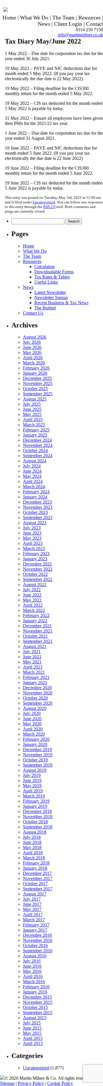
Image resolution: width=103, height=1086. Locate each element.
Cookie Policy (60, 1083)
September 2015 (37, 1012)
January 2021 (35, 682)
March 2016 (34, 981)
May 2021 (32, 661)
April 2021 (33, 667)
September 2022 (37, 579)
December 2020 (37, 687)
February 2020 (36, 739)
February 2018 (36, 863)
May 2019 (32, 785)
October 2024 (35, 450)
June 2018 (32, 842)
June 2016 (32, 966)
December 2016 (37, 935)
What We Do (34, 18)
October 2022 (35, 574)
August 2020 (34, 708)
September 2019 (37, 765)
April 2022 (33, 605)
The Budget (45, 307)
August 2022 (34, 584)
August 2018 (34, 832)
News (44, 24)
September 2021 (37, 641)
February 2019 (36, 801)
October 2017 (35, 883)
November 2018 (37, 816)
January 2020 (35, 744)
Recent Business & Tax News (61, 302)
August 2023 (34, 522)
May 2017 (32, 909)
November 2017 (37, 878)
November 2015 (37, 1002)
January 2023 (35, 558)
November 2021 (37, 631)
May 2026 (32, 352)
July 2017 (32, 899)
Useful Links (46, 282)
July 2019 (32, 775)
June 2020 (32, 718)
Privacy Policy (31, 1083)
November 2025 (37, 383)
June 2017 (32, 904)
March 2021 (34, 672)
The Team (63, 18)
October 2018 (35, 821)
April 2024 (33, 481)
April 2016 (33, 976)
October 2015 (35, 1007)
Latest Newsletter (50, 292)
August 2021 (34, 646)
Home (9, 18)
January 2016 (35, 991)
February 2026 (36, 368)
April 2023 (33, 543)
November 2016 (37, 940)
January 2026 (35, 373)
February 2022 (36, 615)
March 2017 (34, 919)
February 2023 (36, 553)
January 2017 (35, 930)
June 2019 (32, 780)
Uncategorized (44, 202)
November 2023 (37, 507)
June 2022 (32, 594)
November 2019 (37, 754)
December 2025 (37, 378)
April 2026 (33, 357)
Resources (89, 18)
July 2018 (32, 837)
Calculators (44, 266)
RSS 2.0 (49, 207)
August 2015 (34, 1017)
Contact (94, 24)
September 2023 (37, 517)
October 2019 (35, 759)
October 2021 (35, 636)
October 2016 (35, 945)
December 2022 (37, 563)
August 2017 (34, 893)
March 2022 (34, 610)
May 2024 (32, 476)
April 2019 (33, 790)
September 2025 (37, 393)
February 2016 (36, 986)
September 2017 (37, 888)
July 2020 (32, 713)
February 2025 (36, 429)
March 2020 (34, 734)
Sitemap (7, 1083)
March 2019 (34, 796)
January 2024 (35, 496)
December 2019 (37, 749)
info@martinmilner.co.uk (80, 34)
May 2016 (32, 971)
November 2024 (37, 445)
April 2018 (33, 852)
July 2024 (32, 466)
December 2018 (37, 811)
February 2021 (36, 677)
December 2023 (37, 502)
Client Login (68, 24)
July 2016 (32, 961)
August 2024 (34, 460)
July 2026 (32, 342)
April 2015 (33, 1038)
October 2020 (35, 698)
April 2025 (33, 419)
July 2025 (32, 404)
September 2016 (37, 950)
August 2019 (34, 770)
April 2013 (33, 1043)
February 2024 (36, 491)
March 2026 (34, 362)
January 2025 (35, 435)
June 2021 (32, 656)
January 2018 (35, 868)
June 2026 (32, 347)
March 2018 (34, 857)
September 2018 (37, 826)
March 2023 (34, 548)
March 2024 (34, 486)
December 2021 (37, 625)
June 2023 (32, 533)
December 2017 (37, 873)
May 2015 (32, 1033)
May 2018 (32, 847)
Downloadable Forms (54, 271)
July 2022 (32, 589)
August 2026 (34, 337)
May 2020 (32, 723)
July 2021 (32, 651)
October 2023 (35, 512)
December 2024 (37, 440)
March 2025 (34, 424)
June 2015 (32, 1028)
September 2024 (37, 455)
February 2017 (36, 924)
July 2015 (32, 1022)
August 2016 (34, 955)
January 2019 (35, 806)
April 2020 (33, 728)
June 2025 (32, 409)
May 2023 (32, 538)
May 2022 (32, 600)
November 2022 (37, 569)
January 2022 (35, 620)
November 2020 (37, 692)
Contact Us (33, 313)
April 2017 (33, 914)
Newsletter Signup (51, 297)
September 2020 (37, 703)
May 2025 (32, 414)
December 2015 (37, 997)
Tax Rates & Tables (52, 276)
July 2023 (32, 527)
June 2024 (32, 471)
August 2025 (34, 398)
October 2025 (35, 388)
